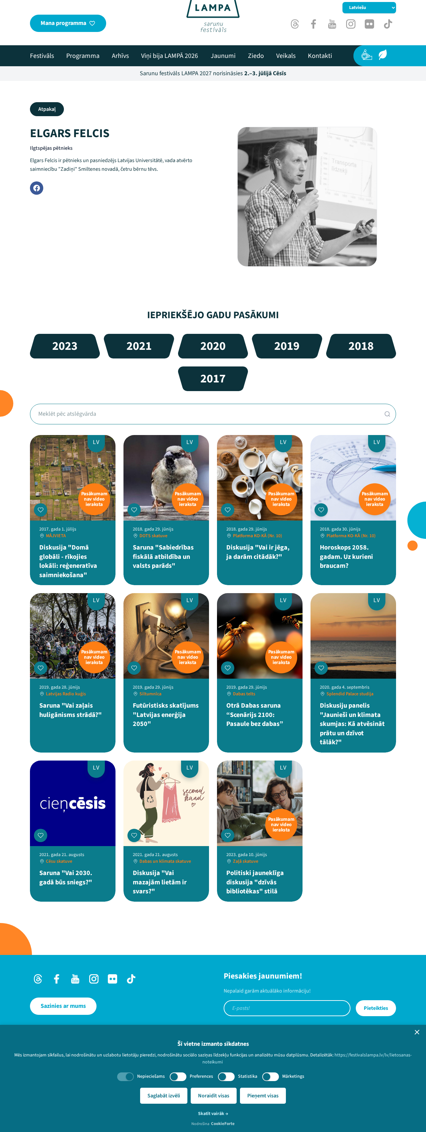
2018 (361, 346)
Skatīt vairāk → (213, 1113)
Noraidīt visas (213, 1095)
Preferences (201, 1076)
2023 (65, 346)
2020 (213, 346)
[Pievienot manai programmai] (40, 510)
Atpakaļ (47, 109)
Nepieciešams (151, 1076)
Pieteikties (376, 1008)
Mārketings (293, 1076)
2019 (287, 346)
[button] (417, 1032)
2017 (213, 378)
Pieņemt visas (263, 1095)
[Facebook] (36, 188)
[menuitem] (42, 56)
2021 (139, 346)
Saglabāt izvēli (163, 1095)
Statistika (247, 1076)
